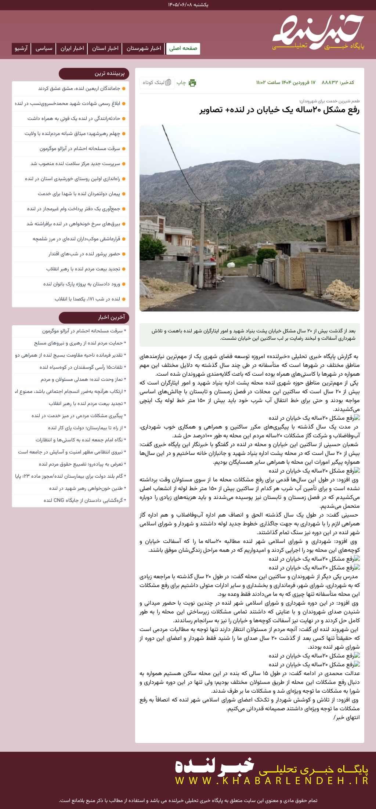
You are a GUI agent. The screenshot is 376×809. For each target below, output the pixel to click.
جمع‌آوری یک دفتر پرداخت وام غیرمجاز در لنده (76, 209)
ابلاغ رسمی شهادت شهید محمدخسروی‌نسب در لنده (70, 104)
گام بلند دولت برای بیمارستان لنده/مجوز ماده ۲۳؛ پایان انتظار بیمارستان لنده (70, 476)
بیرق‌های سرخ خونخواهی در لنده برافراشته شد (76, 224)
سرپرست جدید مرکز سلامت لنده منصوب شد (78, 164)
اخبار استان (105, 48)
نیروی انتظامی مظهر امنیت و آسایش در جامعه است (72, 452)
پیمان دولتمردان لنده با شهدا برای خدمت (82, 194)
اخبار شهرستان (144, 48)
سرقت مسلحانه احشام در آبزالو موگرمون (83, 149)
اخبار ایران (72, 48)
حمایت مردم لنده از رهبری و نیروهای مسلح (80, 343)
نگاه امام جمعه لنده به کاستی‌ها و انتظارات (81, 440)
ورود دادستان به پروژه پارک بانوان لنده (84, 284)
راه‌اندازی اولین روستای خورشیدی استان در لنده (75, 179)
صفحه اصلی (183, 48)
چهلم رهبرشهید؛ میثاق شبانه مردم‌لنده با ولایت (75, 134)
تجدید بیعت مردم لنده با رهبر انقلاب (86, 269)
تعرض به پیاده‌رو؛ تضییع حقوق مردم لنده (82, 464)
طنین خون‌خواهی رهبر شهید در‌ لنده (87, 488)
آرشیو (21, 48)
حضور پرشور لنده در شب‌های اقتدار (87, 254)
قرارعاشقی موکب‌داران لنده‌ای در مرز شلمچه (79, 239)
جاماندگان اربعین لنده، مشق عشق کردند (82, 89)
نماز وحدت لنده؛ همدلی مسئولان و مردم (83, 379)
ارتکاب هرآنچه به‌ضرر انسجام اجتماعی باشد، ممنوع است (70, 392)
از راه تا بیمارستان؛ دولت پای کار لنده (87, 428)
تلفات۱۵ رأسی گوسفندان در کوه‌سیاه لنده (83, 367)
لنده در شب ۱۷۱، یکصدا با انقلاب (90, 299)
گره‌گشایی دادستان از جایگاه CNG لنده (85, 500)
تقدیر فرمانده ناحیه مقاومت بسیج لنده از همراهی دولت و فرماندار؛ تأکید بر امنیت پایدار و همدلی (70, 355)
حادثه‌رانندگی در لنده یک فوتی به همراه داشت (77, 119)
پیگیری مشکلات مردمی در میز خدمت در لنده (79, 416)
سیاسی (44, 48)
